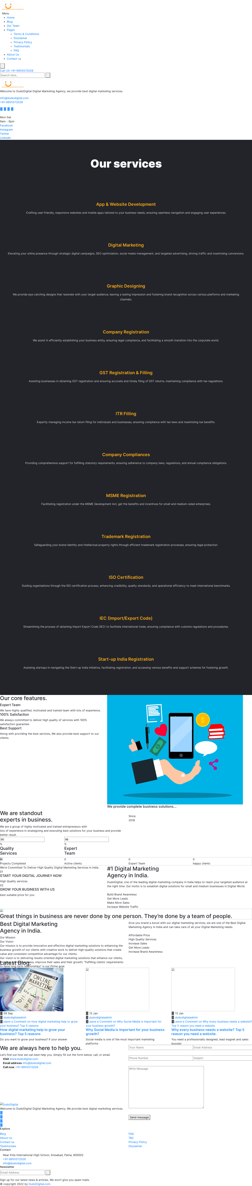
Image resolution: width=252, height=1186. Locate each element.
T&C (131, 1138)
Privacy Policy (23, 42)
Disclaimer (20, 38)
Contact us (14, 58)
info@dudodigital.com (14, 98)
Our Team (13, 25)
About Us (13, 54)
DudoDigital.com (39, 1184)
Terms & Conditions (26, 34)
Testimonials (22, 46)
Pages (11, 30)
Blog (10, 21)
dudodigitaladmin (15, 1017)
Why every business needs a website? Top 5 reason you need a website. (207, 1032)
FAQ (16, 50)
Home (11, 17)
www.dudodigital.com (24, 1059)
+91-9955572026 (11, 102)
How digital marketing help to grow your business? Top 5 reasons (32, 1032)
